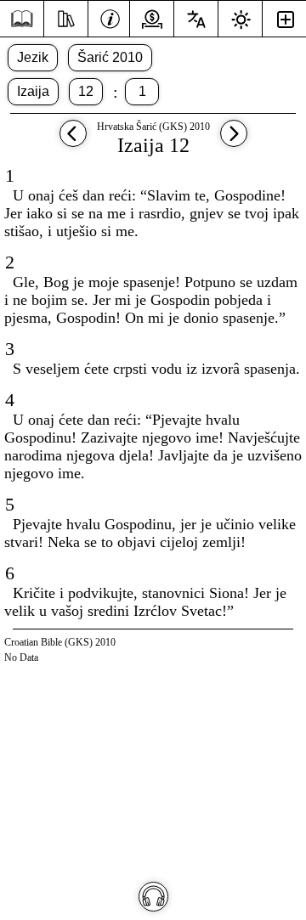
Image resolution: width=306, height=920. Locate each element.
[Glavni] (22, 19)
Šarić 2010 (110, 57)
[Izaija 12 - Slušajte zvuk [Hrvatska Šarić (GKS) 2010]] (153, 897)
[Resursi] (66, 17)
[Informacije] (110, 17)
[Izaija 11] (73, 141)
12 (86, 91)
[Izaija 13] (233, 141)
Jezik (32, 57)
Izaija (33, 91)
